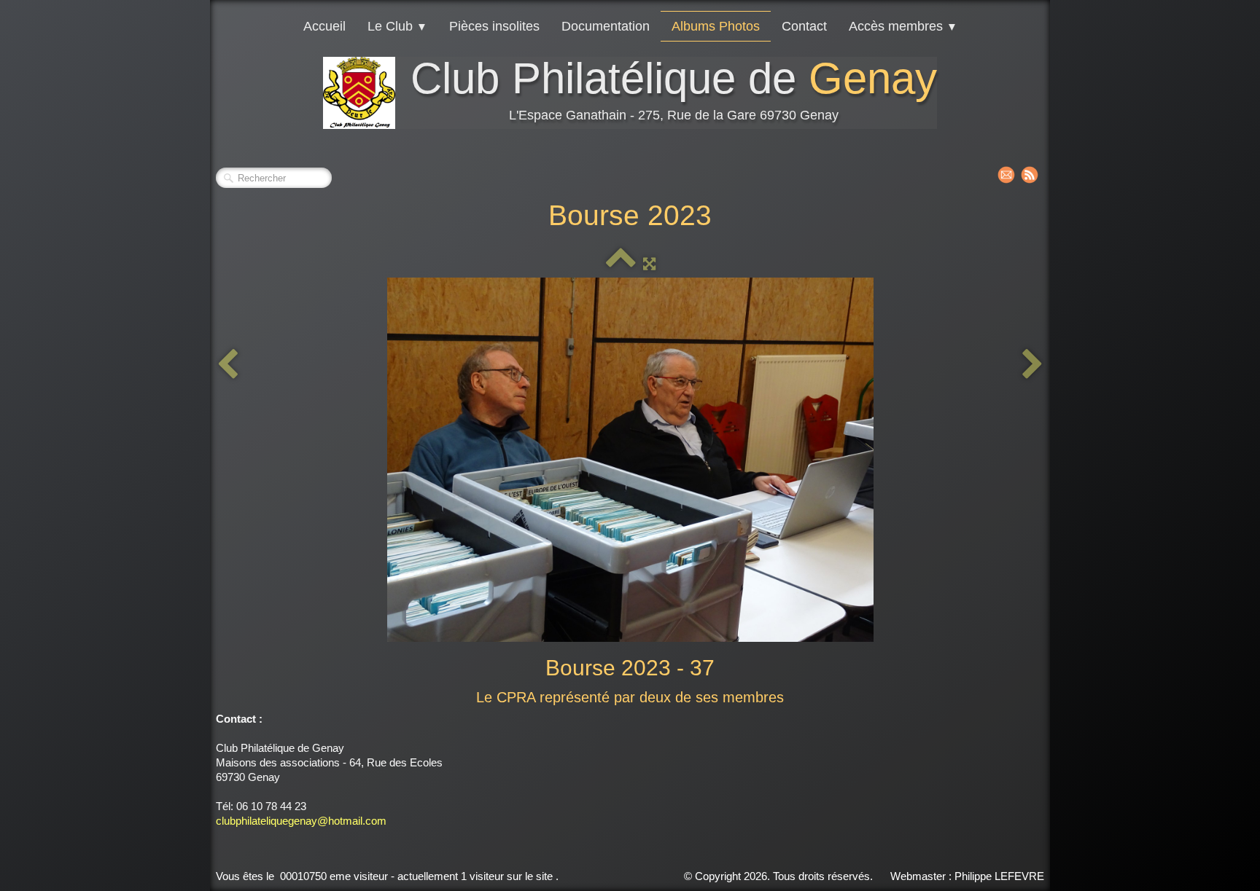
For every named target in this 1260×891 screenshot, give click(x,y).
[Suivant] (1032, 364)
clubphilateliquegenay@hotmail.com (301, 821)
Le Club (397, 26)
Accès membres (903, 26)
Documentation (605, 26)
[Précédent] (227, 364)
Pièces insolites (494, 26)
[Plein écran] (649, 263)
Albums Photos (716, 26)
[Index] (620, 263)
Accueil (324, 26)
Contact (804, 26)
